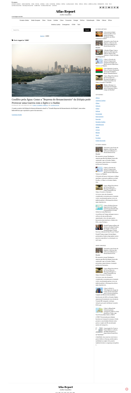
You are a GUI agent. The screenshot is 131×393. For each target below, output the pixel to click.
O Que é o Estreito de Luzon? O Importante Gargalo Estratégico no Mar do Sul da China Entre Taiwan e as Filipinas (107, 63)
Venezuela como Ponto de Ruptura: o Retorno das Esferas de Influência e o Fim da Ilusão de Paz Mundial (107, 44)
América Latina (92, 4)
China (32, 4)
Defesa (63, 4)
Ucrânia (42, 4)
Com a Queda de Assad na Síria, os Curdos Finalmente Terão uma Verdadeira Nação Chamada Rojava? (111, 71)
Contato (54, 5)
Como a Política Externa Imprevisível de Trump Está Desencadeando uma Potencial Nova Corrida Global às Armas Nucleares (107, 209)
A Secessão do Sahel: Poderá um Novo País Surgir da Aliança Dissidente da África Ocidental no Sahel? (106, 35)
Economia (52, 4)
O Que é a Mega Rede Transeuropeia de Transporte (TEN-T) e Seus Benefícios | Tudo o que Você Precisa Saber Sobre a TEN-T (107, 312)
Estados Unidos (16, 4)
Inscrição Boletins (27, 5)
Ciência (81, 4)
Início (42, 36)
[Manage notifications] (126, 389)
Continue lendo (17, 115)
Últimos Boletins (16, 5)
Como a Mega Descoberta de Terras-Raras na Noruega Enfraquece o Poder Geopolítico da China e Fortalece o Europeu (107, 79)
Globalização (70, 4)
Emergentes (101, 4)
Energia (58, 4)
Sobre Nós (37, 5)
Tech (110, 4)
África (85, 4)
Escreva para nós (46, 5)
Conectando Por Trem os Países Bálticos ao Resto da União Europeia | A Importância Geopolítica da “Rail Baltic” (107, 331)
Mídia (76, 4)
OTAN (106, 4)
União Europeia (26, 4)
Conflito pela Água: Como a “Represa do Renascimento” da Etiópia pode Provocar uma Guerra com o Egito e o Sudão (51, 101)
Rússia (37, 4)
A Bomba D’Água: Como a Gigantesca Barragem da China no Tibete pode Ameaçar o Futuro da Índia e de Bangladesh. (107, 54)
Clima (47, 4)
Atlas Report (65, 11)
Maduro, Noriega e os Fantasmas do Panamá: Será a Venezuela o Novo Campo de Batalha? (110, 87)
